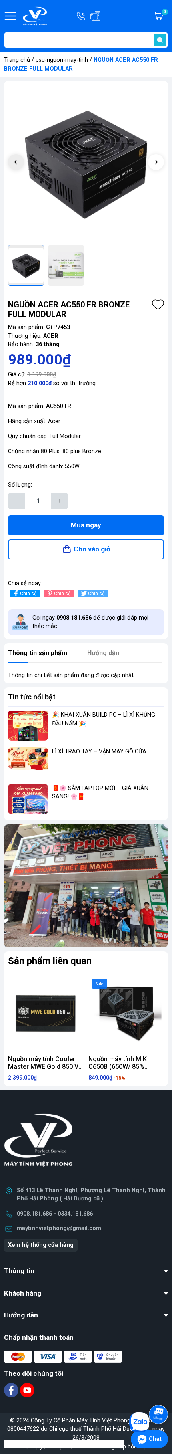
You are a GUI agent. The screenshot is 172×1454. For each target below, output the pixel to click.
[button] (156, 162)
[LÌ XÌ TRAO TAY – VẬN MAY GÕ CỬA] (28, 762)
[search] (160, 40)
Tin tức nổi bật (32, 697)
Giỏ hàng (166, 16)
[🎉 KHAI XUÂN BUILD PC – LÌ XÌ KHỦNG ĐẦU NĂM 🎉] (28, 726)
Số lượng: (20, 484)
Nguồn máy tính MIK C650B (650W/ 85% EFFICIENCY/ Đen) (117, 1066)
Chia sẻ (28, 593)
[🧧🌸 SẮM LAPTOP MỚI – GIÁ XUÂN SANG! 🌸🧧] (28, 799)
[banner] (86, 885)
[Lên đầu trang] (159, 1392)
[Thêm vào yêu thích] (158, 305)
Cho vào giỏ (92, 549)
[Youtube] (27, 1390)
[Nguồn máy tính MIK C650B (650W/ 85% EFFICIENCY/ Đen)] (126, 1013)
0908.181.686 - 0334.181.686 (55, 1213)
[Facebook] (12, 1390)
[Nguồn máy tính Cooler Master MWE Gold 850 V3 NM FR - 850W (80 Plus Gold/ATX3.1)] (46, 1013)
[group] (86, 163)
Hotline (81, 16)
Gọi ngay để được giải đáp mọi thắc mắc (90, 622)
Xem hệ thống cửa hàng (41, 1245)
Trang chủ (17, 60)
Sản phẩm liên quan (50, 961)
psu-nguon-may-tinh (62, 60)
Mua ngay (86, 525)
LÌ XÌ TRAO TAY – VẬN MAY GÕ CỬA (99, 751)
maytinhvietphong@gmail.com (59, 1228)
